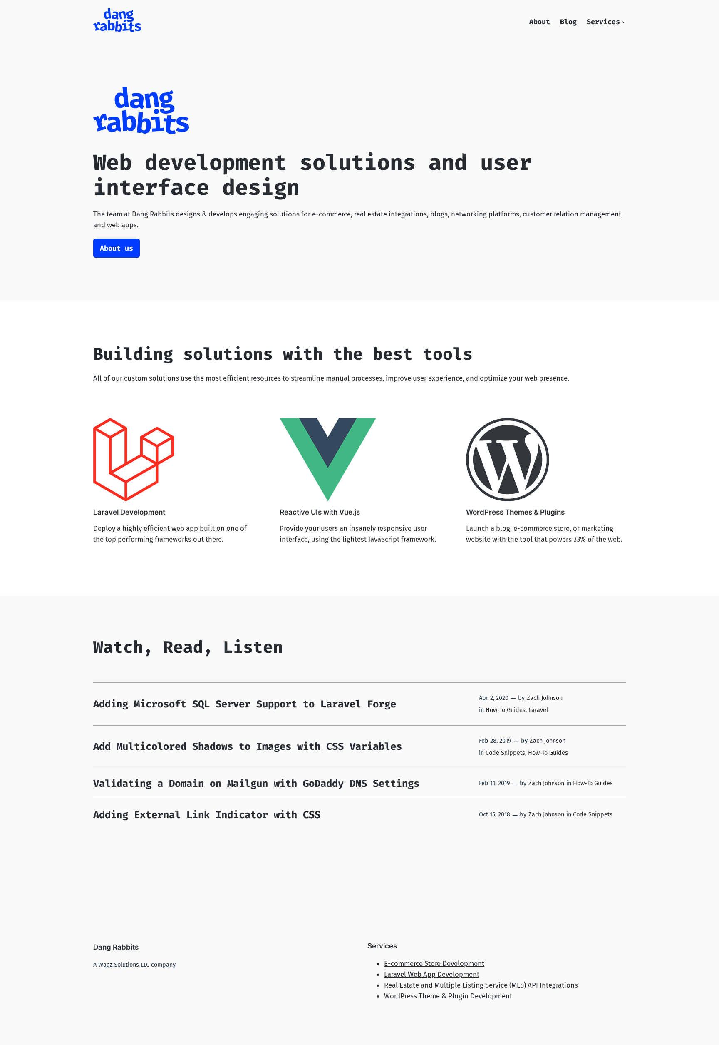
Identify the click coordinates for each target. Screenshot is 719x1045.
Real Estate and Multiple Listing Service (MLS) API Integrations (481, 985)
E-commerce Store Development (434, 963)
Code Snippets (505, 752)
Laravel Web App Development (431, 974)
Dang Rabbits (116, 947)
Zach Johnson (545, 698)
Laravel (538, 710)
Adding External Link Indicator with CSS (206, 814)
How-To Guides (506, 710)
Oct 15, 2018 (494, 814)
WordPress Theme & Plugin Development (448, 996)
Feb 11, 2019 (494, 783)
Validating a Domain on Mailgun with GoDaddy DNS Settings (256, 783)
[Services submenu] (624, 22)
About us (116, 248)
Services (603, 21)
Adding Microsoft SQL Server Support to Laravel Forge (244, 704)
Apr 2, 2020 (493, 698)
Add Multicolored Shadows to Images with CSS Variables (247, 746)
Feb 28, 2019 (495, 740)
